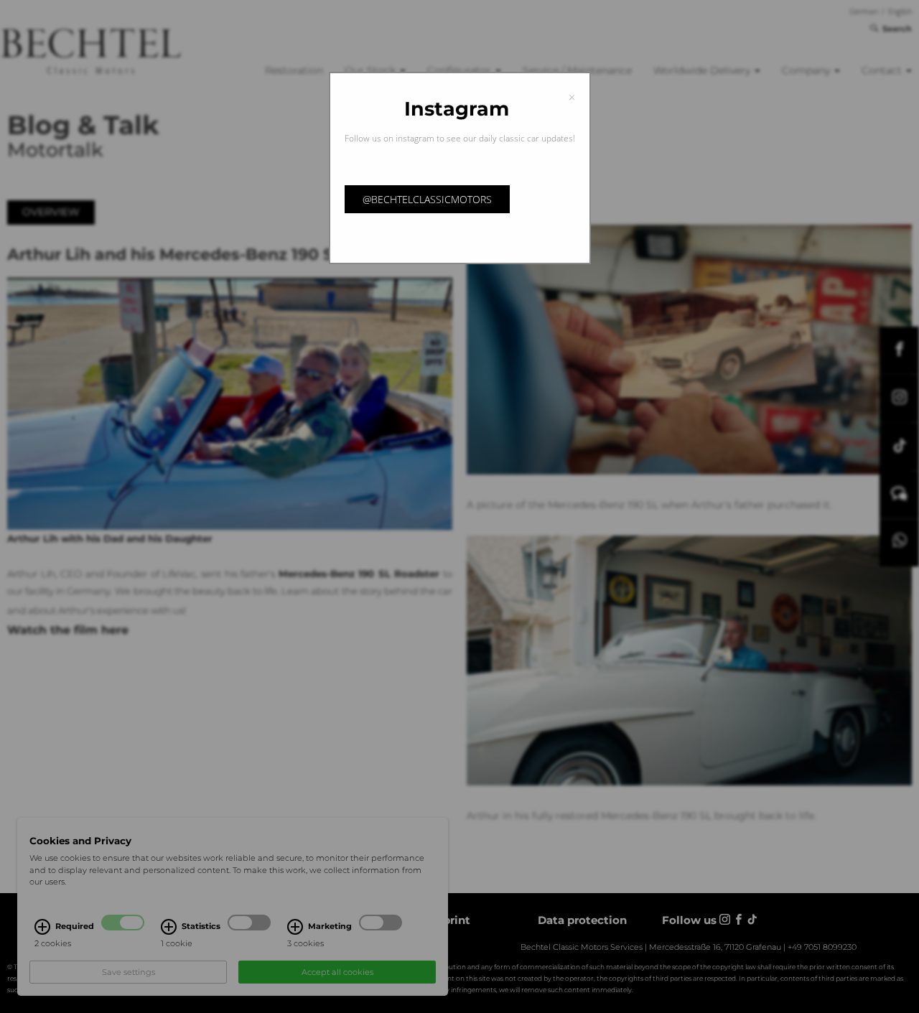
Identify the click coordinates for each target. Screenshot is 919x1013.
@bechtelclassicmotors (427, 199)
